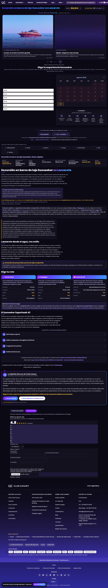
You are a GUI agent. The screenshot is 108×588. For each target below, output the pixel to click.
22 (95, 96)
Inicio (10, 2)
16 (102, 92)
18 (67, 96)
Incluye (64, 148)
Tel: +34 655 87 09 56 (85, 504)
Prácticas (58, 518)
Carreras (58, 522)
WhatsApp (58, 365)
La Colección (59, 501)
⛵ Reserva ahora (10, 398)
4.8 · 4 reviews (60, 134)
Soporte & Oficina (85, 494)
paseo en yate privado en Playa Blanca (74, 357)
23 (102, 96)
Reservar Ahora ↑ (39, 584)
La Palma (11, 515)
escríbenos (85, 308)
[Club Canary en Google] (68, 575)
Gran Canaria (12, 504)
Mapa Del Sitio (77, 568)
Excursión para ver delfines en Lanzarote (49, 360)
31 (60, 104)
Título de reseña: (15, 457)
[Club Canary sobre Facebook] (50, 575)
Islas (60, 2)
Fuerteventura (12, 511)
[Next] (60, 62)
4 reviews (99, 8)
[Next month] (104, 77)
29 (95, 100)
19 (74, 96)
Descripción (44, 134)
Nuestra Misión (60, 498)
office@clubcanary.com (86, 511)
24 (60, 100)
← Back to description (17, 410)
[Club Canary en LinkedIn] (54, 575)
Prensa (57, 508)
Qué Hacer (19, 2)
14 (88, 92)
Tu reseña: (13, 462)
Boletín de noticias (61, 529)
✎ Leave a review (31, 410)
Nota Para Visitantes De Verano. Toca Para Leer (54, 560)
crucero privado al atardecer (74, 360)
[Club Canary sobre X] (57, 575)
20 (81, 96)
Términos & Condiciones (33, 568)
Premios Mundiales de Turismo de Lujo (43, 537)
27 (81, 100)
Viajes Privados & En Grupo (42, 494)
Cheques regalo (37, 513)
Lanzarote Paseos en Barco (42, 139)
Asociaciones (59, 525)
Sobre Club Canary (62, 494)
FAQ (99, 148)
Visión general (11, 148)
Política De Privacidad (49, 568)
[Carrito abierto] (104, 2)
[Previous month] (59, 77)
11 (67, 92)
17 (60, 96)
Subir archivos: (27, 470)
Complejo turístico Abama (91, 537)
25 (67, 100)
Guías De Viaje (41, 2)
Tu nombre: (13, 453)
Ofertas (30, 2)
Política (11, 152)
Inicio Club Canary (14, 498)
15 (95, 92)
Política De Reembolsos (64, 568)
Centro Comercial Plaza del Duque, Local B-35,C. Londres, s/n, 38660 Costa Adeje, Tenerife (87, 518)
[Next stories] (103, 32)
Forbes (12, 537)
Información (81, 148)
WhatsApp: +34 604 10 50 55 (87, 508)
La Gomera (11, 518)
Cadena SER (77, 537)
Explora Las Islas (14, 494)
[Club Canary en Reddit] (64, 575)
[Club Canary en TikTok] (46, 575)
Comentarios (59, 511)
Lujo (52, 2)
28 (88, 100)
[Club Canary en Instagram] (39, 575)
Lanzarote (11, 508)
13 (81, 92)
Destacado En (13, 534)
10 (60, 92)
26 (74, 100)
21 (88, 96)
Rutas (28, 148)
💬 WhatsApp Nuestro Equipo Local (32, 398)
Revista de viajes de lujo (64, 537)
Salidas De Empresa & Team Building (40, 502)
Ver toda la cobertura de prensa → (17, 540)
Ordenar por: (14, 444)
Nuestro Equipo (60, 504)
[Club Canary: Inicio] (3, 2)
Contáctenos (83, 498)
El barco (46, 148)
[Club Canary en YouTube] (43, 575)
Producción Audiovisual (39, 510)
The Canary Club (37, 498)
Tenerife (10, 501)
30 (102, 100)
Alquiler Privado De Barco (39, 506)
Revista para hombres (23, 537)
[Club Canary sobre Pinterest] (61, 575)
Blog (56, 515)
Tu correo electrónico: (52, 453)
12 (74, 92)
